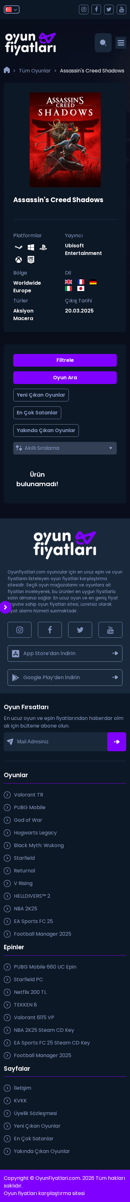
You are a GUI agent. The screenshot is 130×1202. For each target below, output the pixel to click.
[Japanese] (83, 289)
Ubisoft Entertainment (83, 249)
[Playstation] (44, 248)
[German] (96, 282)
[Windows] (32, 248)
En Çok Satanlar (37, 412)
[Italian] (71, 289)
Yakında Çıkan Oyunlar (46, 430)
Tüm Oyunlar (35, 70)
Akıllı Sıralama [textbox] (42, 448)
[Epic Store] (32, 260)
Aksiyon (23, 310)
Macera (23, 318)
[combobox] (65, 448)
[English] (71, 282)
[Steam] (19, 248)
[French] (83, 282)
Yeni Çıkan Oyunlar (41, 395)
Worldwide (27, 283)
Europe (22, 290)
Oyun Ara (65, 377)
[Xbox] (19, 260)
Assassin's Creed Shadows (92, 70)
